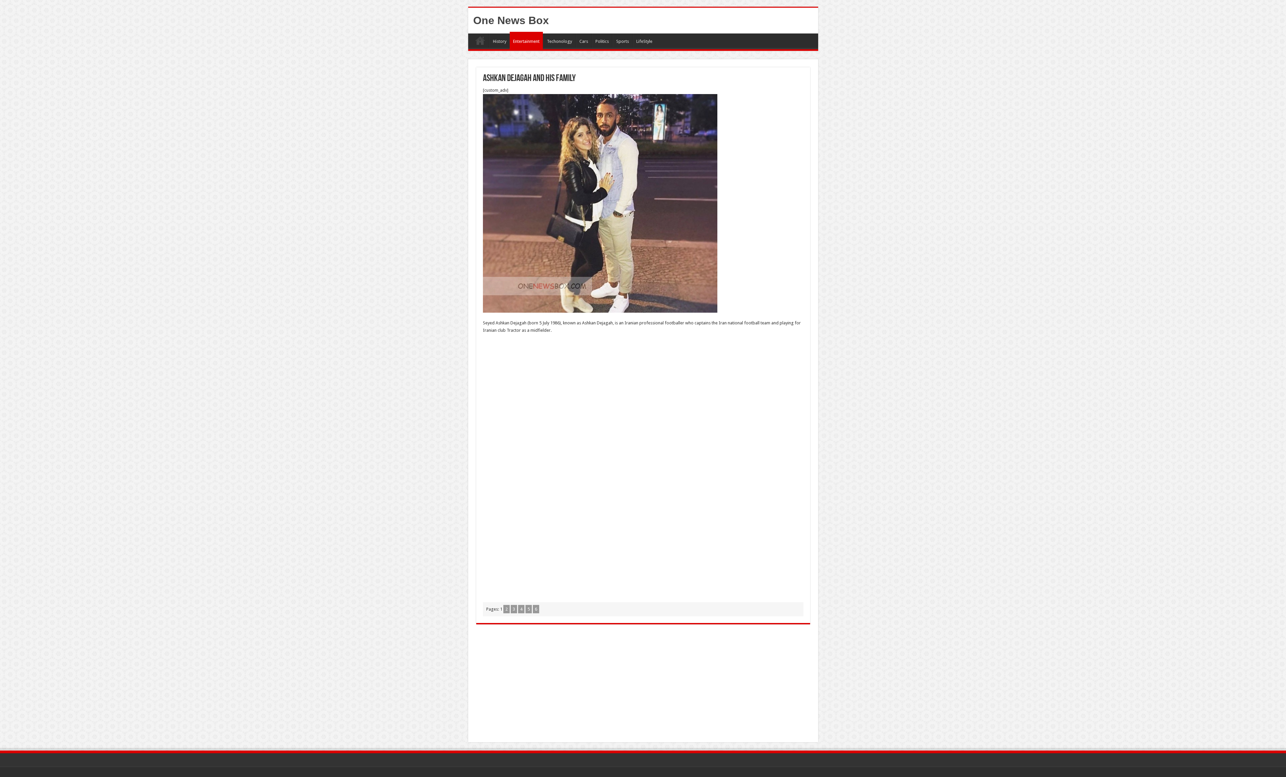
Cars (583, 41)
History (499, 41)
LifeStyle (644, 41)
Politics (602, 41)
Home (480, 40)
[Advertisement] (643, 388)
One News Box (511, 20)
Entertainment (526, 41)
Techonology (559, 41)
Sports (622, 41)
